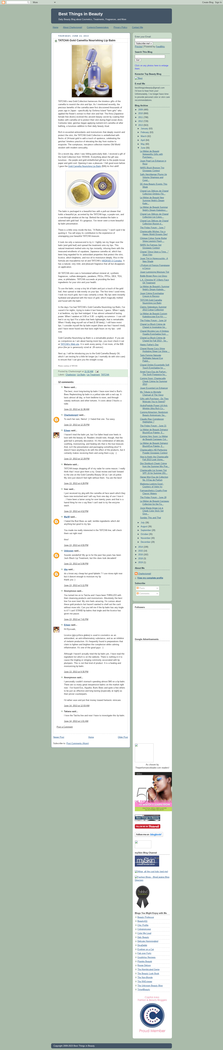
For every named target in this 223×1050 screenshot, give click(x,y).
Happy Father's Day (149, 345)
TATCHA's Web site (70, 344)
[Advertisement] (148, 691)
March (144, 136)
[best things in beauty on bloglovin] (149, 836)
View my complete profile (150, 578)
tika (66, 569)
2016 (140, 554)
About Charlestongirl (72, 27)
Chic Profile (142, 925)
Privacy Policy (120, 27)
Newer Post (58, 737)
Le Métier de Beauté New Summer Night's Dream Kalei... (152, 201)
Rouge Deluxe (144, 965)
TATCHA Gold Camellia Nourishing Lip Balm (86, 40)
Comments (144, 593)
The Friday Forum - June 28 (153, 497)
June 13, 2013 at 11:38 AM (76, 409)
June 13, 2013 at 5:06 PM (76, 564)
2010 (140, 113)
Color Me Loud (144, 933)
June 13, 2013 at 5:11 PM (76, 585)
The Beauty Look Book (148, 973)
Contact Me (137, 27)
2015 (140, 551)
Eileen (67, 430)
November (146, 538)
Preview (138, 47)
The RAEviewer (144, 981)
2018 (140, 558)
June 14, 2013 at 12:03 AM (76, 706)
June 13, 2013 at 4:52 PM (76, 511)
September (146, 530)
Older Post (123, 737)
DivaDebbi (142, 945)
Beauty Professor (145, 917)
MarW (67, 517)
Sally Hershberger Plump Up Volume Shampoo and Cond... (153, 177)
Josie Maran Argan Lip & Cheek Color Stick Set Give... (152, 511)
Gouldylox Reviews (146, 957)
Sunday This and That (150, 518)
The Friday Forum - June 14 (153, 320)
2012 (140, 121)
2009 (140, 110)
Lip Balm (81, 375)
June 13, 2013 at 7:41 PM (76, 619)
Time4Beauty (143, 989)
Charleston (71, 375)
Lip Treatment (93, 375)
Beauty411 (142, 921)
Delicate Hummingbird (147, 941)
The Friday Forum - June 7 (152, 228)
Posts (142, 588)
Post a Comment (65, 727)
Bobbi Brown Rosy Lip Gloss (153, 276)
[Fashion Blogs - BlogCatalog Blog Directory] (152, 880)
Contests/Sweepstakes (98, 27)
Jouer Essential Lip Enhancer (154, 388)
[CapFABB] (152, 1033)
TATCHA (105, 375)
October (145, 534)
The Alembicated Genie (148, 969)
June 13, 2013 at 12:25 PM (76, 425)
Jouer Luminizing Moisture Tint (154, 272)
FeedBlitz (160, 47)
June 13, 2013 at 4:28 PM (76, 483)
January (145, 128)
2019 (140, 562)
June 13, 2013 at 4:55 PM (76, 545)
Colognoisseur (144, 929)
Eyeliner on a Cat (145, 949)
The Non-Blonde (145, 977)
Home (55, 27)
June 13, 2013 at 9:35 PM (76, 672)
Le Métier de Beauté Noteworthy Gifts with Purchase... (151, 154)
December (146, 542)
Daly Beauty (143, 937)
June (143, 148)
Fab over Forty (144, 953)
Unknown (68, 551)
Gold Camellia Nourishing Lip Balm (84, 166)
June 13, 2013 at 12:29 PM (76, 459)
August (144, 526)
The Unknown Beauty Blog (150, 986)
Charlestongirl (71, 415)
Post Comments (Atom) (77, 743)
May (143, 144)
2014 (140, 547)
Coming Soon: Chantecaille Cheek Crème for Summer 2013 (153, 381)
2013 (140, 125)
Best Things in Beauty (80, 13)
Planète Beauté (144, 961)
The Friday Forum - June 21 (153, 426)
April (143, 140)
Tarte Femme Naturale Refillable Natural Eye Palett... (151, 358)
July (143, 522)
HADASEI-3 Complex (112, 261)
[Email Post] (96, 371)
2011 (140, 117)
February (145, 132)
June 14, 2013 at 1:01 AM (76, 721)
